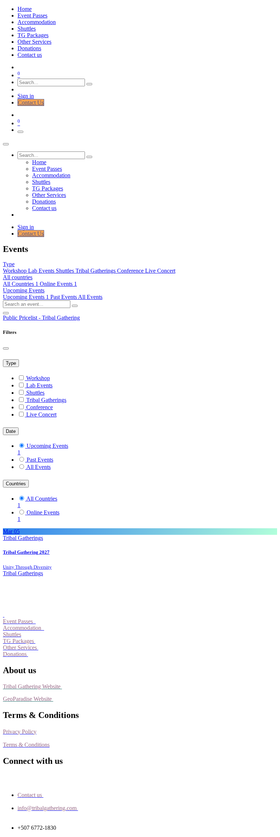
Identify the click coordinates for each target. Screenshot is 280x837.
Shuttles (65, 271)
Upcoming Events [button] (23, 290)
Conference (131, 271)
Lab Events (42, 271)
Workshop (15, 271)
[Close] (6, 144)
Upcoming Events (26, 297)
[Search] (89, 84)
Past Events (64, 297)
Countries (16, 483)
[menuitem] (25, 9)
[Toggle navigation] (20, 132)
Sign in (26, 96)
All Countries (20, 284)
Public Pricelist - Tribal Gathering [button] (41, 318)
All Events (90, 297)
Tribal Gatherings (96, 271)
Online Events (43, 512)
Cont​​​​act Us (31, 102)
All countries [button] (17, 277)
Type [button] (9, 264)
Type (11, 363)
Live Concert (160, 271)
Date (11, 431)
